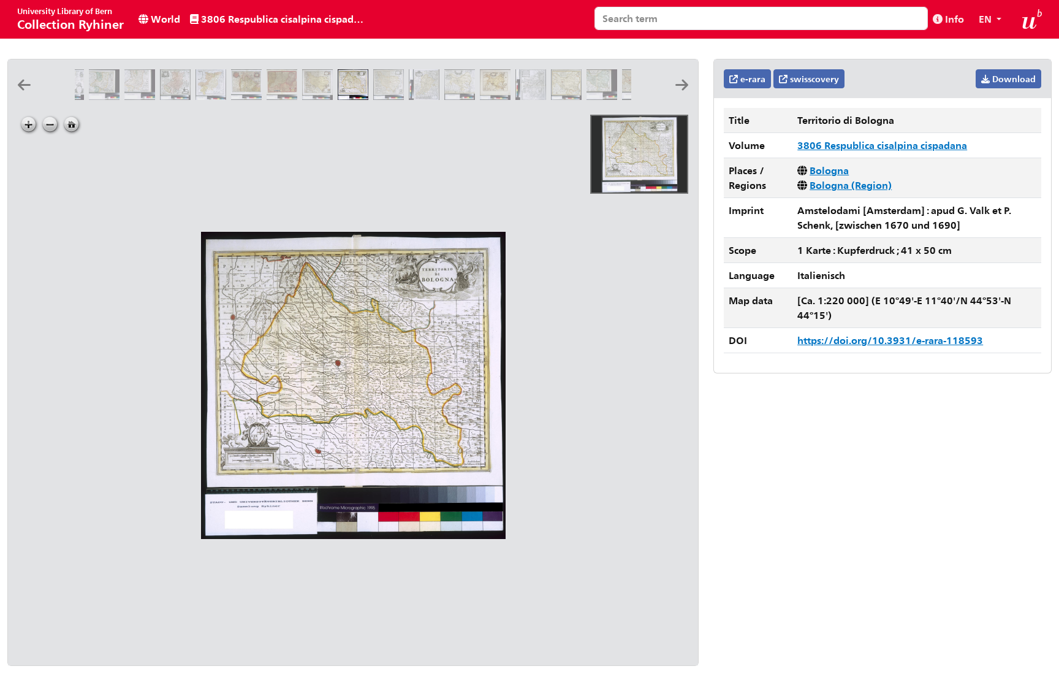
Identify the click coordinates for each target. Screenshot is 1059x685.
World (164, 18)
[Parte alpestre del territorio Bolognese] (284, 96)
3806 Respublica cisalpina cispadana (284, 18)
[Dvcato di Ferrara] (462, 96)
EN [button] (986, 18)
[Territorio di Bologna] (320, 96)
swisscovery (813, 79)
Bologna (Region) (851, 184)
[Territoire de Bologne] (391, 96)
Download (1013, 79)
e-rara (751, 79)
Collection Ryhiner (70, 19)
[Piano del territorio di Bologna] (249, 96)
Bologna (829, 170)
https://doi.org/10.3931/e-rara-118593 (890, 340)
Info (953, 18)
